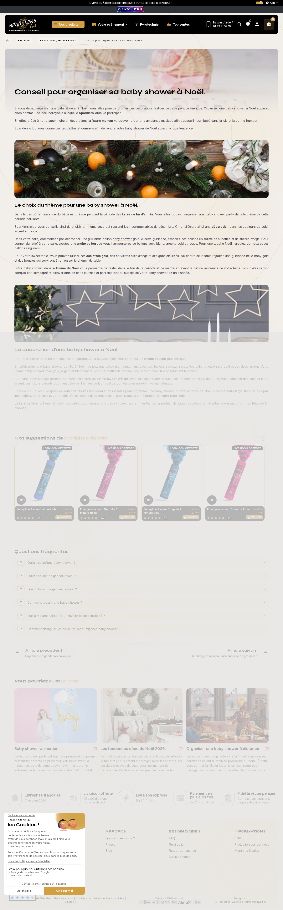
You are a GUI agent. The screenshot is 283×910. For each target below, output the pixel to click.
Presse (110, 844)
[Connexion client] (257, 24)
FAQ (172, 838)
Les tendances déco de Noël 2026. (133, 748)
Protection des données (251, 844)
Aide (272, 2)
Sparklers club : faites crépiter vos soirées (100, 898)
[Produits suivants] (262, 438)
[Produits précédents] (254, 438)
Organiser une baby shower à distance (222, 748)
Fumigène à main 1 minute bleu (37, 509)
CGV (237, 838)
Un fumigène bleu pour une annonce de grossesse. (225, 656)
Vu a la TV (70, 901)
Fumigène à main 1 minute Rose (228, 509)
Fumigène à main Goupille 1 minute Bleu (162, 511)
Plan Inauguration (63, 898)
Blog (108, 850)
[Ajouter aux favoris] (21, 500)
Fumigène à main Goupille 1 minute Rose (98, 511)
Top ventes (181, 24)
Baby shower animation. (37, 748)
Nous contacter (180, 856)
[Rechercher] (239, 24)
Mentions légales (246, 850)
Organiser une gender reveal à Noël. (48, 656)
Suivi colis (176, 844)
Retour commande (182, 850)
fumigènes (219, 379)
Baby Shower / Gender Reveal (58, 40)
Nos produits (68, 24)
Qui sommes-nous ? (120, 838)
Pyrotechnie (149, 24)
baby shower (67, 108)
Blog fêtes (24, 40)
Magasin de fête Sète (38, 898)
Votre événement (111, 24)
